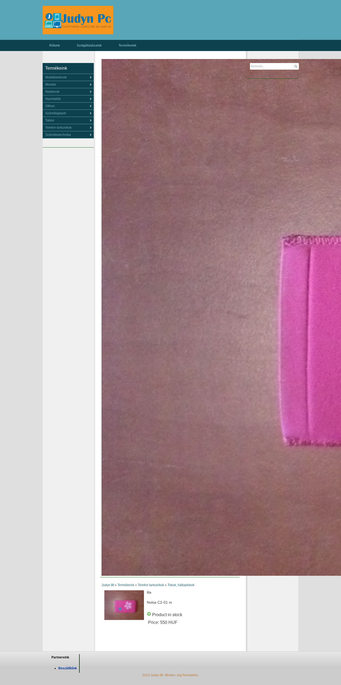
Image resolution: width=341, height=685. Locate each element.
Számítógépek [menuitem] (55, 113)
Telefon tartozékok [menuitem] (58, 127)
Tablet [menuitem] (49, 120)
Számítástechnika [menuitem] (58, 135)
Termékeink (127, 45)
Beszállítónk (67, 668)
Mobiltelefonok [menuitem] (56, 77)
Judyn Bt (108, 585)
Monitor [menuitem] (50, 84)
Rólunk (54, 45)
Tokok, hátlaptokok (181, 585)
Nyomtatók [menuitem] (53, 99)
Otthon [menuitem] (50, 106)
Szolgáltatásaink (89, 45)
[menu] (68, 77)
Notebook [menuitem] (52, 92)
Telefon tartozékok (151, 585)
